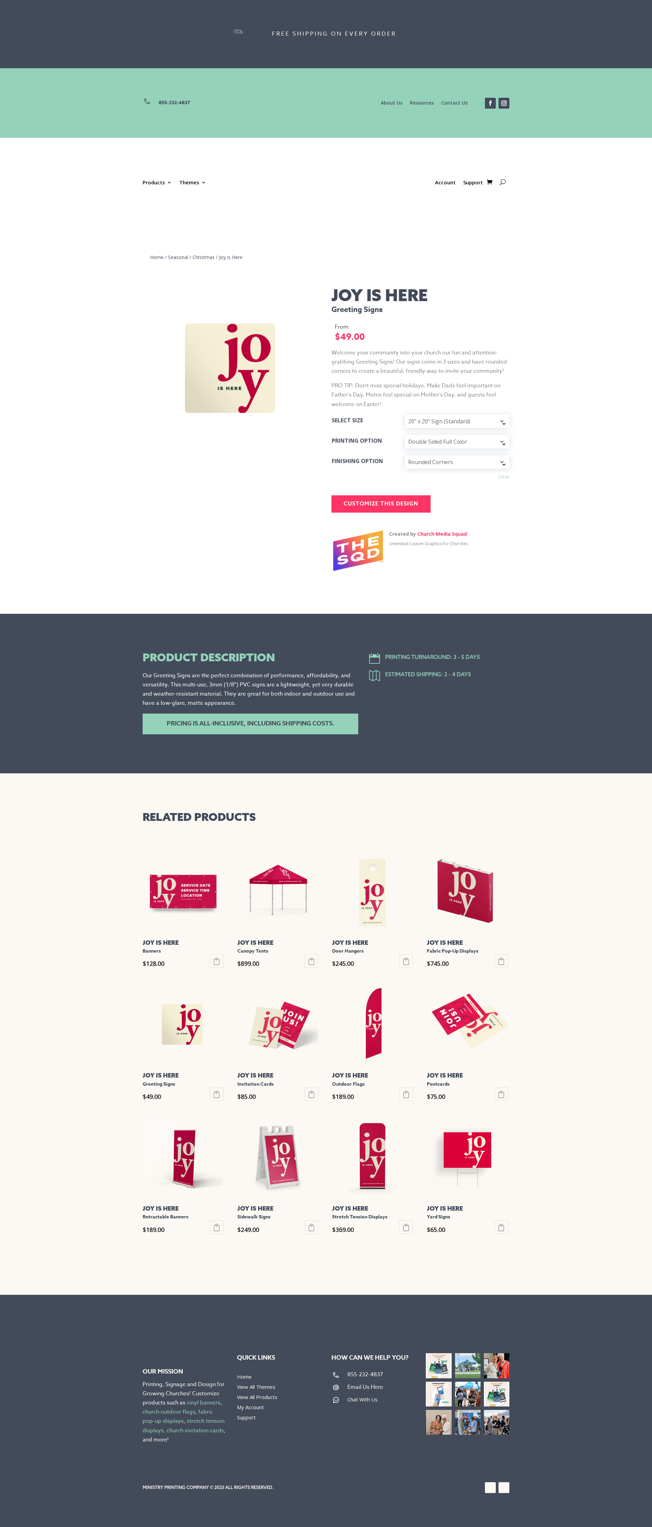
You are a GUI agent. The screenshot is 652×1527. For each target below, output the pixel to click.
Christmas (204, 257)
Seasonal (178, 257)
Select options (216, 961)
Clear (503, 477)
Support (473, 183)
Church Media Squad (442, 534)
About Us (391, 103)
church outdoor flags (169, 1412)
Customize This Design (381, 504)
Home (157, 257)
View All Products (257, 1397)
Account (445, 183)
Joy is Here (230, 257)
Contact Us (454, 103)
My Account (250, 1408)
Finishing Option (357, 461)
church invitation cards (195, 1431)
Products (154, 183)
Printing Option (357, 440)
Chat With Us (362, 1399)
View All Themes (256, 1387)
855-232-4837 (174, 102)
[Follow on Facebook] (490, 103)
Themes (189, 183)
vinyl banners (203, 1403)
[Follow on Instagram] (504, 103)
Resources (422, 103)
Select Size (347, 420)
